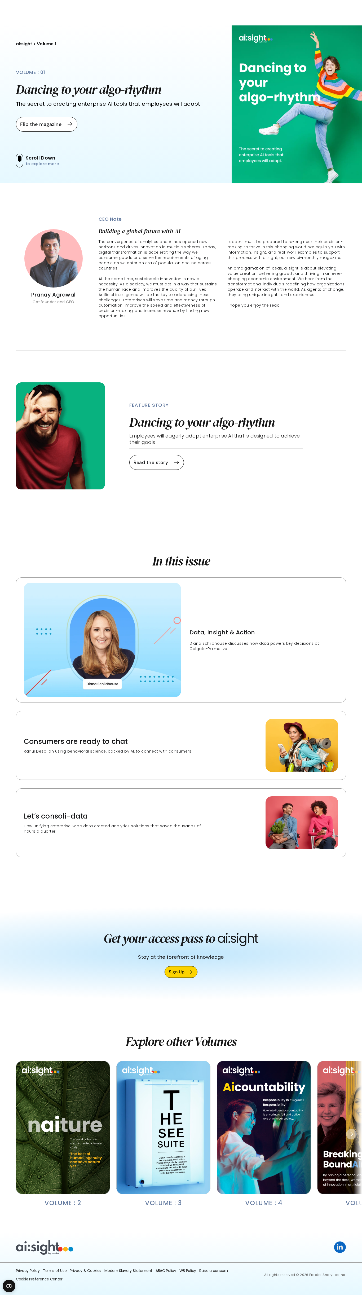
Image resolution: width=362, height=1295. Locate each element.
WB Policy (187, 1270)
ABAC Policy (166, 1270)
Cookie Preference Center (39, 1279)
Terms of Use (55, 1270)
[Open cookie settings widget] (9, 1286)
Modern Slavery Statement (128, 1270)
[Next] (351, 1134)
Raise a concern (213, 1270)
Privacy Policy (28, 1270)
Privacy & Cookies (85, 1270)
